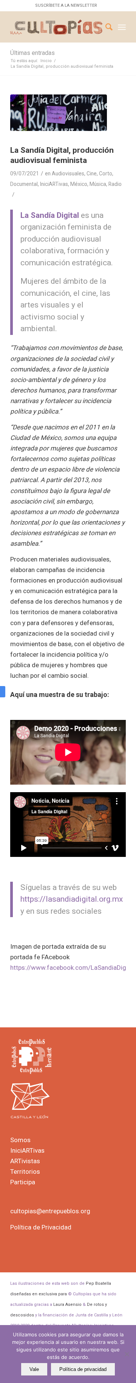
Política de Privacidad (40, 1227)
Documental (24, 184)
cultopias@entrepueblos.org (50, 1211)
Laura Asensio (67, 1304)
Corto (105, 173)
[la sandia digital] (58, 112)
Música (98, 184)
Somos (20, 1140)
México (78, 184)
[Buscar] (105, 27)
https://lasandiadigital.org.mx (71, 899)
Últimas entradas (32, 52)
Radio (115, 184)
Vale (34, 1369)
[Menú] (122, 27)
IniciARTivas (54, 184)
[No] (126, 1354)
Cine (92, 173)
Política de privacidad (83, 1369)
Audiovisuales (68, 173)
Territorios (25, 1171)
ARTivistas (25, 1161)
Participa (22, 1182)
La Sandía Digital (49, 215)
